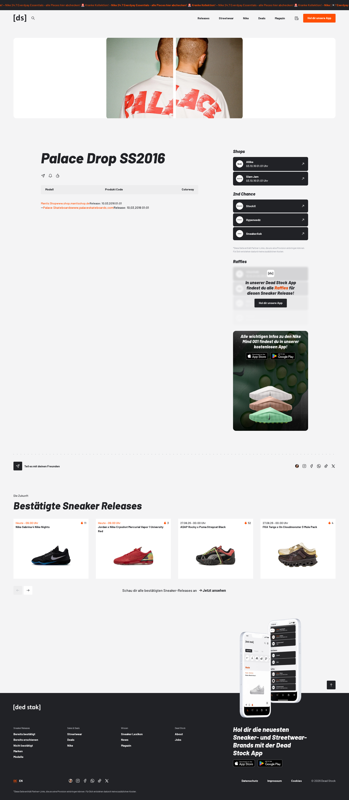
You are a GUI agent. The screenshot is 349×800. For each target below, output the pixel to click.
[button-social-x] (333, 466)
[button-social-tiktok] (326, 466)
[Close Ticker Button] (333, 5)
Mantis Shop (48, 203)
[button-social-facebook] (311, 466)
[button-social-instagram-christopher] (297, 466)
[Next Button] (28, 590)
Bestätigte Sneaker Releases (77, 505)
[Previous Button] (17, 590)
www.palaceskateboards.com (92, 207)
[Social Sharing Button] (17, 466)
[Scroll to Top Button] (331, 685)
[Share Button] (43, 176)
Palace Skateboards (57, 207)
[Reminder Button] (50, 176)
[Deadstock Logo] (20, 18)
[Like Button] (57, 176)
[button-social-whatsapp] (319, 466)
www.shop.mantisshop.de (73, 203)
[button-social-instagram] (304, 466)
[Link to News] (33, 18)
